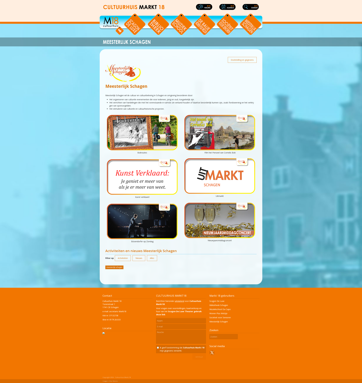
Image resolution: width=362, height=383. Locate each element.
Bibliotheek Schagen (218, 305)
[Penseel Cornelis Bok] (219, 149)
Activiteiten (123, 258)
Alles (152, 258)
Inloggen (105, 381)
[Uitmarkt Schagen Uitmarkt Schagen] (219, 193)
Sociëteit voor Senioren (220, 317)
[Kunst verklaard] (142, 194)
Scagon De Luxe (216, 301)
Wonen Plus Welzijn (218, 313)
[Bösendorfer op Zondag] (142, 238)
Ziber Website (113, 381)
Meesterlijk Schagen (218, 321)
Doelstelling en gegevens (242, 60)
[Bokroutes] (142, 149)
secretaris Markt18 (117, 311)
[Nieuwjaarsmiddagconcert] (219, 237)
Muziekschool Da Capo (220, 309)
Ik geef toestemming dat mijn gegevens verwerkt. (182, 349)
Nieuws (138, 258)
